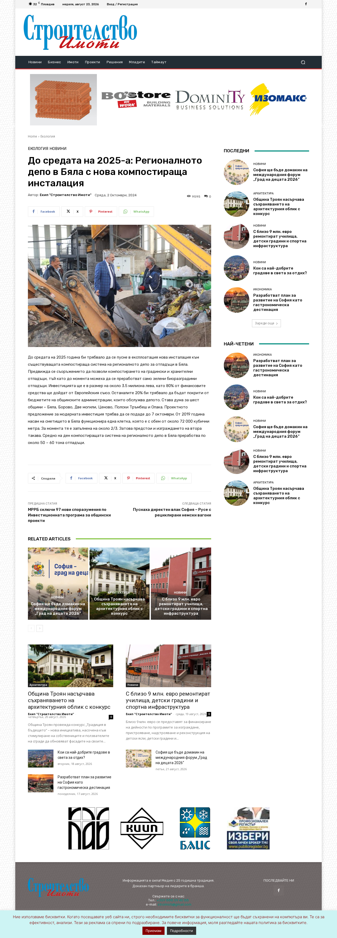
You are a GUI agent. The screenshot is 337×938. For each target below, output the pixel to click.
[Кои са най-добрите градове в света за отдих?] (40, 759)
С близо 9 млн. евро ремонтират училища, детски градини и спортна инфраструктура (181, 606)
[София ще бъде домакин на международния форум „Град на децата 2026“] (58, 584)
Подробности (181, 931)
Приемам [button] (153, 931)
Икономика (262, 289)
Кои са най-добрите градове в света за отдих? (280, 270)
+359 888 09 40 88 (173, 900)
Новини (57, 149)
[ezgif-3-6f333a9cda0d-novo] (63, 100)
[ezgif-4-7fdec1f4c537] (248, 828)
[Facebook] (306, 4)
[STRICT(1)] (278, 99)
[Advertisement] (227, 32)
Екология (48, 136)
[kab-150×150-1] (88, 828)
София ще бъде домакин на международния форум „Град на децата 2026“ (58, 609)
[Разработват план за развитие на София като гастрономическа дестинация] (40, 783)
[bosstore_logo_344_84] (136, 99)
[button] (303, 62)
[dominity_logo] (210, 100)
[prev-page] (31, 628)
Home (32, 136)
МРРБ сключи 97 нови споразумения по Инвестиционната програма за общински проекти (69, 515)
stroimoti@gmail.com (174, 904)
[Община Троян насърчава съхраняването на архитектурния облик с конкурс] (120, 584)
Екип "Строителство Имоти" (65, 195)
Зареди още (264, 323)
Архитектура (119, 592)
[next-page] (39, 628)
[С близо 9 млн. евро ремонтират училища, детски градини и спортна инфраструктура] (181, 584)
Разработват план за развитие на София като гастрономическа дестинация (277, 302)
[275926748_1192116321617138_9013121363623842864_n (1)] (142, 828)
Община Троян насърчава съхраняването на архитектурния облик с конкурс (119, 606)
